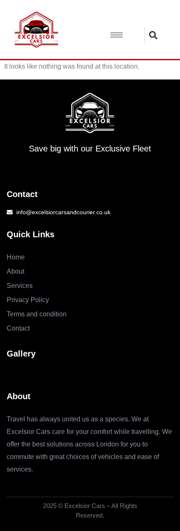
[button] (153, 35)
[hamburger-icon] (116, 35)
